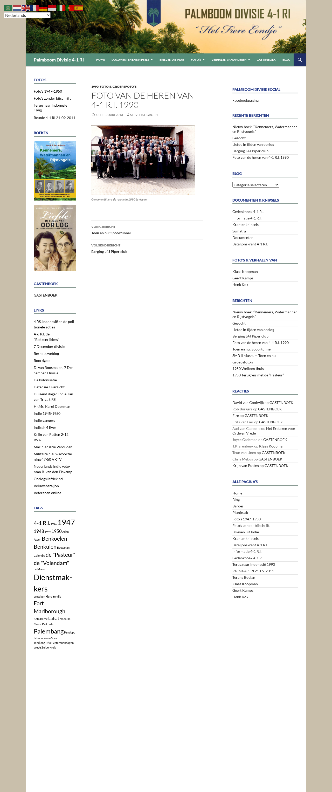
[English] (26, 7)
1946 (54, 524)
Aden (65, 531)
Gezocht (239, 138)
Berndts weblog (46, 353)
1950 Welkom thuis (248, 368)
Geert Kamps (242, 278)
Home (100, 59)
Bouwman (63, 547)
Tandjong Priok (43, 642)
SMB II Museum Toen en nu (254, 355)
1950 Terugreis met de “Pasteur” (258, 375)
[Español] (78, 7)
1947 (66, 522)
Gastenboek (266, 59)
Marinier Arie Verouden (53, 447)
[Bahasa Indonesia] (52, 7)
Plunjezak (240, 512)
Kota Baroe (41, 619)
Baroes (238, 506)
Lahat (53, 618)
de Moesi (39, 569)
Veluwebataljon (46, 486)
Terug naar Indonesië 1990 (253, 564)
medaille (65, 619)
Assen (37, 539)
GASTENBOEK (281, 402)
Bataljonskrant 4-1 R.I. (250, 244)
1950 (56, 531)
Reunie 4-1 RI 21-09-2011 (253, 571)
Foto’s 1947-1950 (246, 519)
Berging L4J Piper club (109, 248)
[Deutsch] (43, 7)
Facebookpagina (245, 100)
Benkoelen (54, 538)
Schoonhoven (42, 638)
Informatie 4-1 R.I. (246, 218)
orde (50, 624)
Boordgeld (42, 360)
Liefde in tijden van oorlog (253, 144)
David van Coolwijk (248, 402)
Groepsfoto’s (242, 362)
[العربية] (8, 7)
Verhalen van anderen (228, 59)
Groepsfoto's (125, 86)
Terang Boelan (243, 577)
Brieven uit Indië (172, 59)
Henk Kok (240, 284)
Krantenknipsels (245, 224)
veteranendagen (63, 642)
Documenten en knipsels (130, 59)
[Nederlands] (17, 7)
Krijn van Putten (245, 465)
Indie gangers (44, 420)
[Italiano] (61, 7)
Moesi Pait (40, 624)
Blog (286, 59)
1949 (48, 531)
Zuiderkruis (49, 647)
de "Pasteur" (60, 554)
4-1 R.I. (42, 523)
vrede (37, 647)
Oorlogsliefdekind (48, 479)
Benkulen (45, 546)
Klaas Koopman (245, 271)
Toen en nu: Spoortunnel (111, 230)
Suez (54, 638)
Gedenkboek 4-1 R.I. (248, 211)
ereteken (39, 596)
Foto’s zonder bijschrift (250, 525)
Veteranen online (47, 493)
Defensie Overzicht (49, 387)
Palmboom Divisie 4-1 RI (59, 60)
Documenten (242, 237)
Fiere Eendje (53, 596)
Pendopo (69, 632)
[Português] (70, 7)
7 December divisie (49, 346)
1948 (39, 531)
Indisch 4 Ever (45, 427)
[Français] (34, 7)
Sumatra (239, 231)
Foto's (105, 86)
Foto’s (196, 59)
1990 (95, 86)
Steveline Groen (144, 115)
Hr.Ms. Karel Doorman (52, 406)
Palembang (49, 631)
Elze (235, 415)
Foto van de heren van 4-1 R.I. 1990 (260, 157)
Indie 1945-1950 (47, 413)
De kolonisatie (45, 380)
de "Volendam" (51, 563)
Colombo (39, 555)
